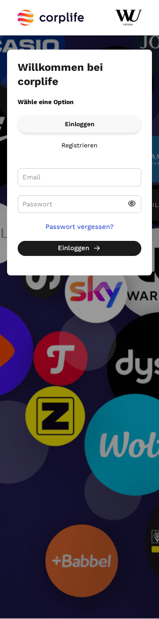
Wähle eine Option (46, 101)
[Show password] (131, 204)
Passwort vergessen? (79, 227)
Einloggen (80, 124)
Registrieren (79, 145)
